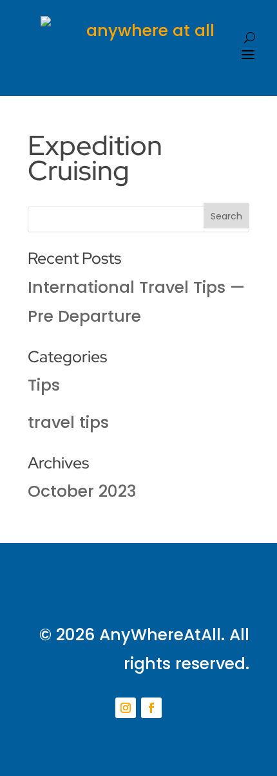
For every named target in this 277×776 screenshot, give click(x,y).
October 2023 (82, 491)
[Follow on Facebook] (151, 707)
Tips (44, 385)
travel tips (68, 422)
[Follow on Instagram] (125, 707)
